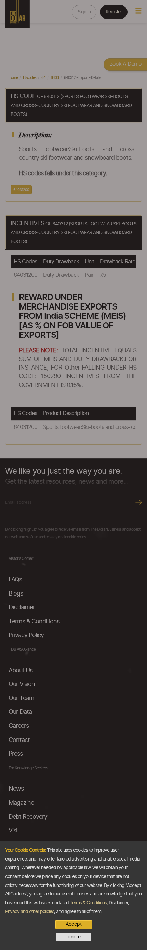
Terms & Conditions (88, 903)
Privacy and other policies (29, 911)
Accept (74, 924)
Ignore (73, 937)
